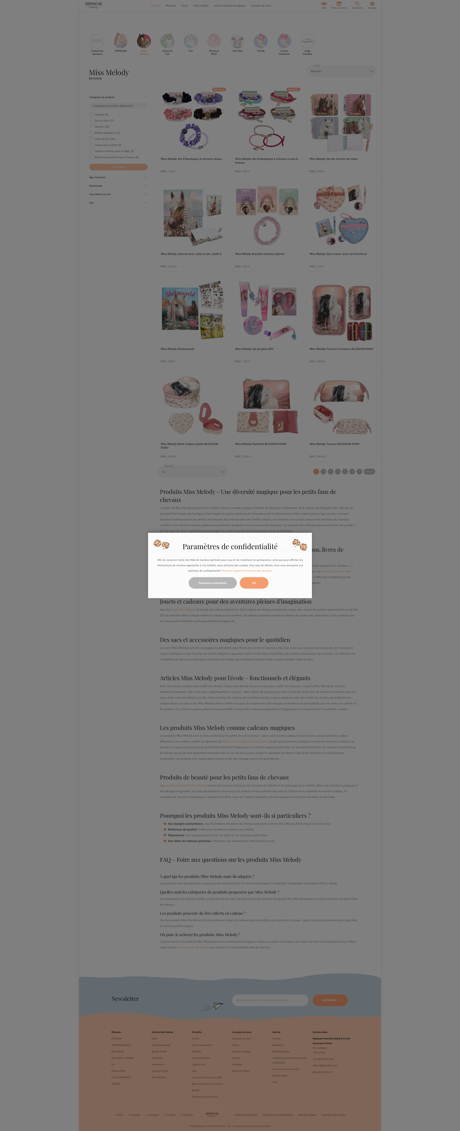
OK (254, 583)
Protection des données (258, 570)
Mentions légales (232, 570)
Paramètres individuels (213, 583)
